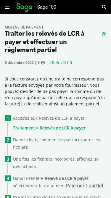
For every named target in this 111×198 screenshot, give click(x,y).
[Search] (100, 7)
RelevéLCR (62, 62)
